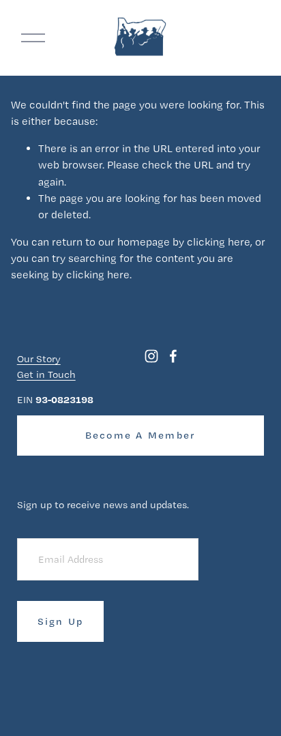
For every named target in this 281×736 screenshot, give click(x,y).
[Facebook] (173, 356)
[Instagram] (151, 356)
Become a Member (140, 435)
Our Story (39, 359)
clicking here (218, 241)
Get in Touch (46, 374)
